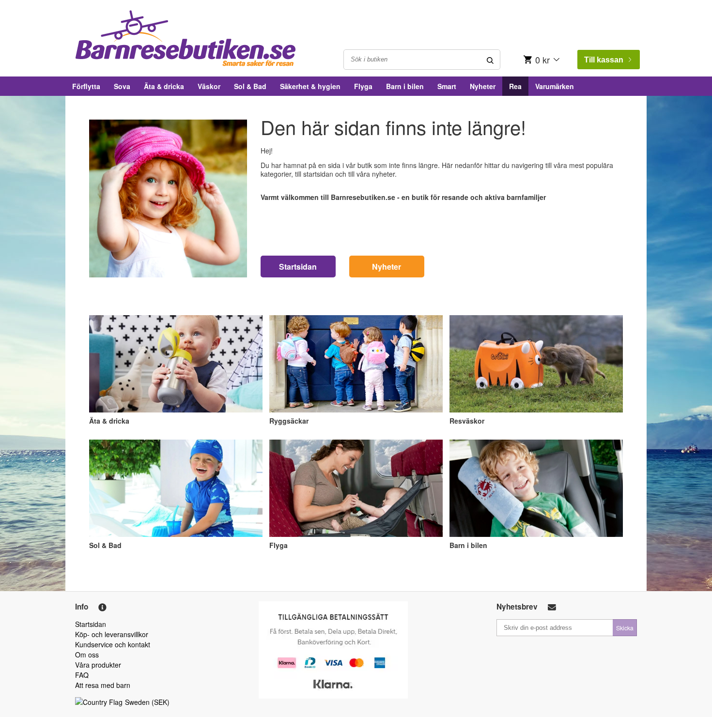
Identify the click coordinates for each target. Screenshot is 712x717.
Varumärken (554, 86)
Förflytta (86, 86)
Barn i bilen (405, 86)
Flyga (363, 86)
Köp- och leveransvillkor (111, 634)
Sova (122, 86)
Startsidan (298, 266)
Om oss (87, 654)
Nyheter (482, 86)
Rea (515, 86)
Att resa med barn (102, 685)
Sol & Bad (250, 86)
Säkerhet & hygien (310, 86)
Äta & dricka (164, 86)
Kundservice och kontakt (112, 644)
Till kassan (603, 60)
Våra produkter (98, 665)
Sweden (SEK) (147, 702)
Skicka (625, 628)
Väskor (209, 86)
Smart (446, 86)
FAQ (82, 675)
